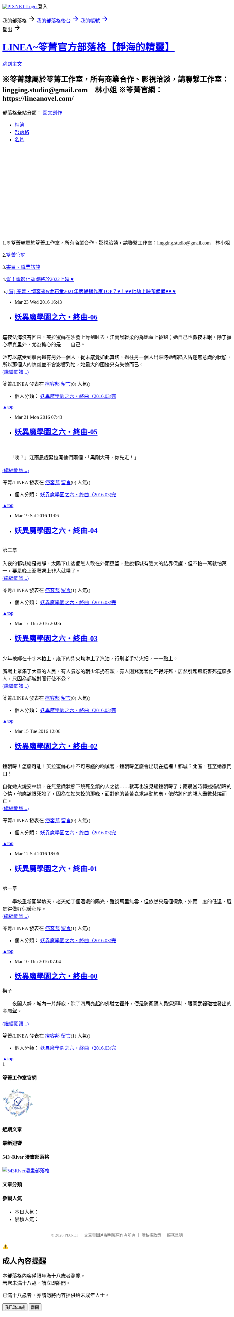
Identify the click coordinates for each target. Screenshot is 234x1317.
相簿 (19, 125)
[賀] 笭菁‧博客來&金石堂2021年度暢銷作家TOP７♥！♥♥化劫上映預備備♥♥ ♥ (91, 291)
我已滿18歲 (15, 1307)
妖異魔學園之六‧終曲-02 (56, 746)
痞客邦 (52, 384)
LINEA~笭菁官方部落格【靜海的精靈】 (88, 47)
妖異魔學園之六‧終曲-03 (56, 638)
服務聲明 (175, 1235)
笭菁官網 (16, 255)
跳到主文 (12, 64)
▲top (7, 406)
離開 (35, 1307)
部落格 (22, 132)
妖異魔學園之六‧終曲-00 (56, 976)
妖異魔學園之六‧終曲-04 (56, 531)
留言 (66, 384)
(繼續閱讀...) (15, 372)
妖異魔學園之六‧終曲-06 (56, 317)
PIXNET (71, 1235)
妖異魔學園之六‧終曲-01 (56, 869)
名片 (19, 139)
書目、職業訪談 (23, 267)
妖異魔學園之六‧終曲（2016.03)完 (78, 396)
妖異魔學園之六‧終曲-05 (56, 432)
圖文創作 (52, 112)
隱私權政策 (151, 1235)
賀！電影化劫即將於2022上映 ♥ (40, 279)
